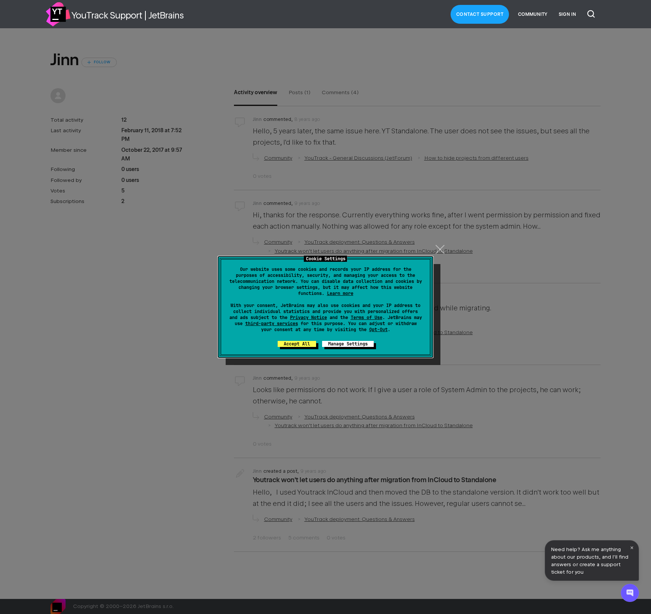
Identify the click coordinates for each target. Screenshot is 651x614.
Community (532, 14)
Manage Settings (348, 344)
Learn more (340, 293)
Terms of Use (366, 318)
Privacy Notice (308, 318)
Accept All (297, 344)
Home (58, 14)
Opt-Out (378, 330)
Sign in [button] (567, 14)
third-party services (271, 324)
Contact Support (480, 14)
